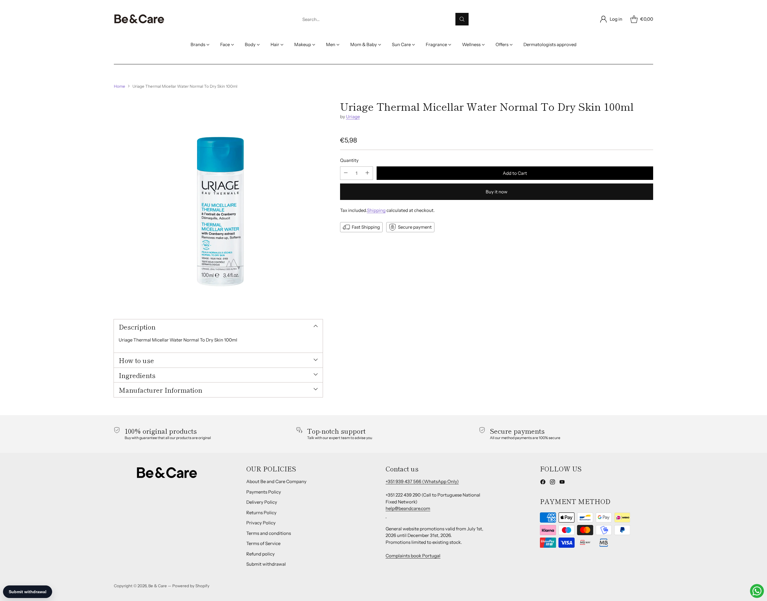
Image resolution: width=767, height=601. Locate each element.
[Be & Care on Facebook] (542, 483)
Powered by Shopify (190, 585)
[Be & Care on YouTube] (562, 483)
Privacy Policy (261, 523)
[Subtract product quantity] (345, 172)
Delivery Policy (261, 502)
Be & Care (157, 585)
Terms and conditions (268, 533)
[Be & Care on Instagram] (552, 483)
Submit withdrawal (266, 564)
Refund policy (260, 554)
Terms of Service (263, 543)
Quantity (349, 160)
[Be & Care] (139, 19)
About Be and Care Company (276, 481)
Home (119, 86)
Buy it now (497, 191)
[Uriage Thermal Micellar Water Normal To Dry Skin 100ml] (218, 204)
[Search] (462, 19)
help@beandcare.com (408, 508)
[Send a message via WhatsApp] (757, 591)
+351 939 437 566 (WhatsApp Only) (422, 481)
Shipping (376, 210)
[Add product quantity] (367, 172)
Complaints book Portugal (413, 555)
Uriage (353, 116)
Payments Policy (263, 492)
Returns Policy (261, 512)
